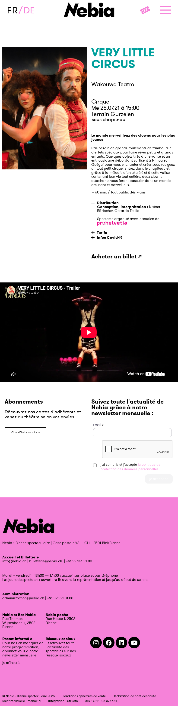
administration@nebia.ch (23, 598)
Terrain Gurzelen (112, 114)
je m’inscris (11, 662)
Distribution (108, 202)
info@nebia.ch (14, 561)
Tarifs (102, 232)
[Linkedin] (121, 642)
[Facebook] (108, 642)
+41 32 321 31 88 (60, 598)
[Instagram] (96, 642)
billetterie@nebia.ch (45, 561)
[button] (133, 202)
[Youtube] (134, 642)
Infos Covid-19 (110, 237)
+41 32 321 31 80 (79, 561)
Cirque (100, 101)
